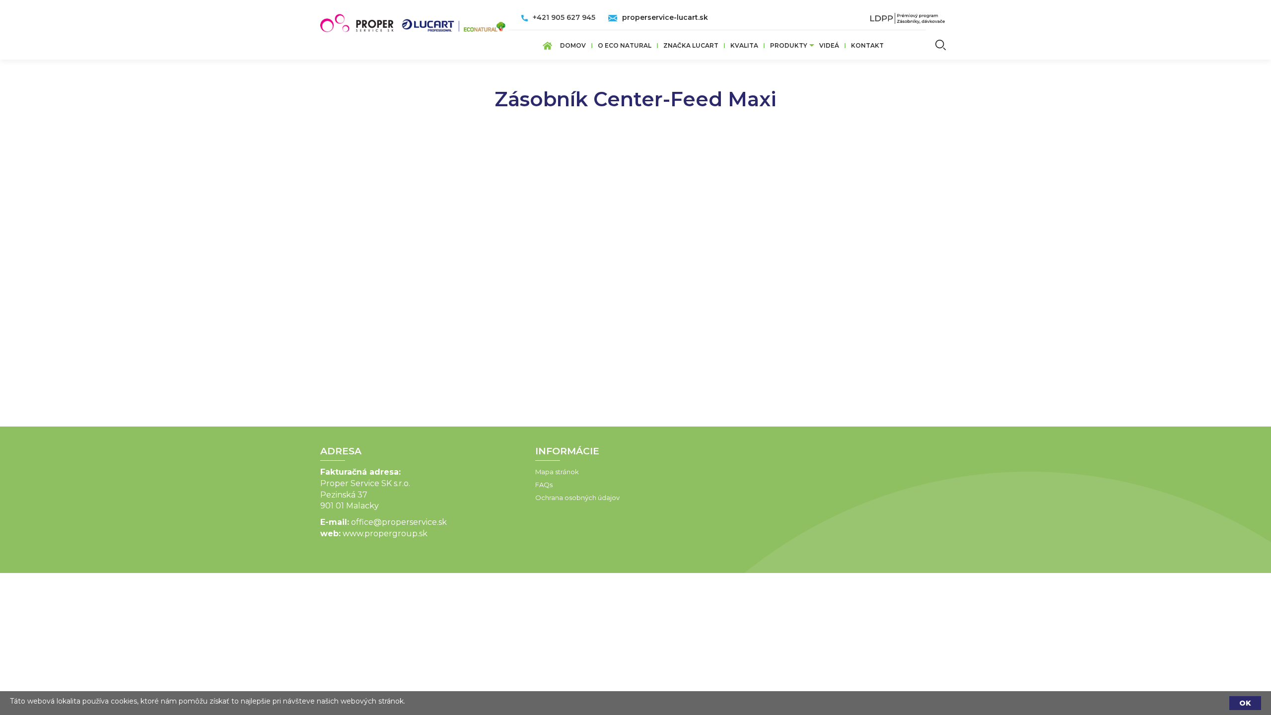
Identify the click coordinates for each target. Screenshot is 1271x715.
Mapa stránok (557, 472)
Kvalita (744, 45)
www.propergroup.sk (385, 533)
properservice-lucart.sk (665, 17)
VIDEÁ (829, 45)
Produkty (788, 45)
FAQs (544, 485)
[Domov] (414, 20)
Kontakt (867, 45)
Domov (573, 45)
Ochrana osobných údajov (577, 497)
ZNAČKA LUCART (690, 45)
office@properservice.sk (399, 522)
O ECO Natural (624, 45)
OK (1245, 703)
